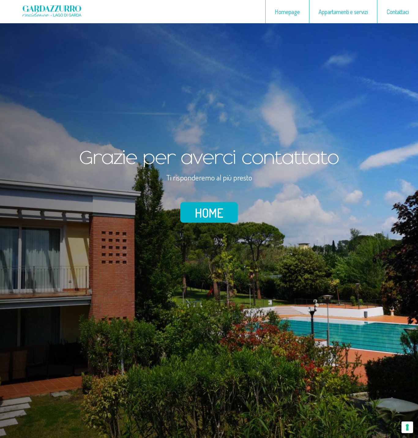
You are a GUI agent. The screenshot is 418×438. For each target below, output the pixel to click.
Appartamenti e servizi (343, 12)
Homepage (287, 12)
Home (209, 212)
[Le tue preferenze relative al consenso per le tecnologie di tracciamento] (407, 427)
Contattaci (397, 12)
